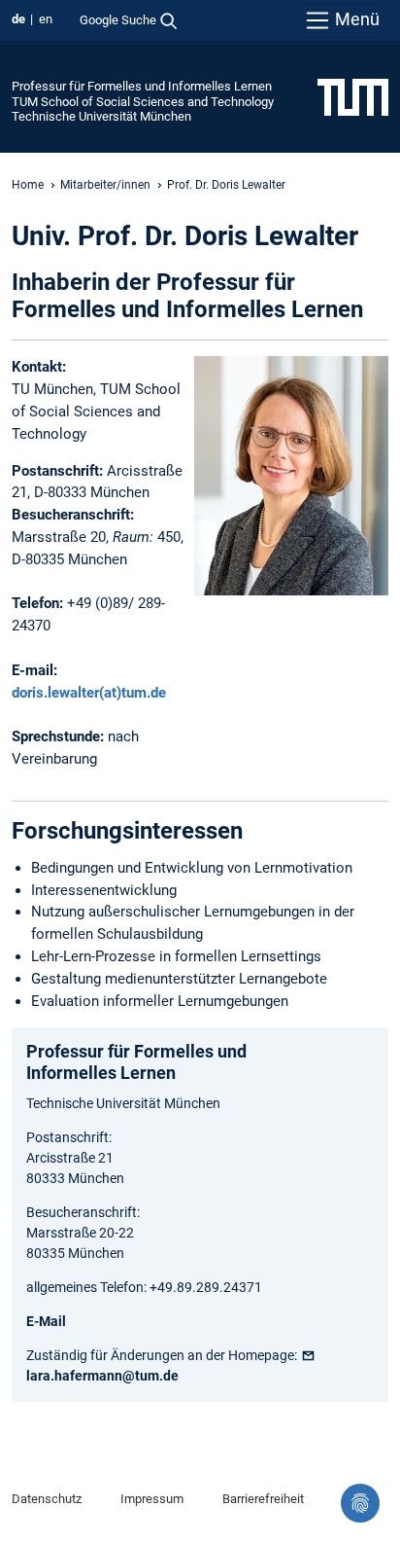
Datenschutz (47, 1498)
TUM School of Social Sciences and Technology (143, 101)
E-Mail (46, 1321)
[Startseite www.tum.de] (352, 96)
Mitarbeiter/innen (105, 185)
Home (28, 185)
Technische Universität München (101, 116)
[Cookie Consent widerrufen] (360, 1503)
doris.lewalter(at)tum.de (89, 692)
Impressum (151, 1498)
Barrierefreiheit (263, 1498)
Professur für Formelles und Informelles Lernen (142, 86)
